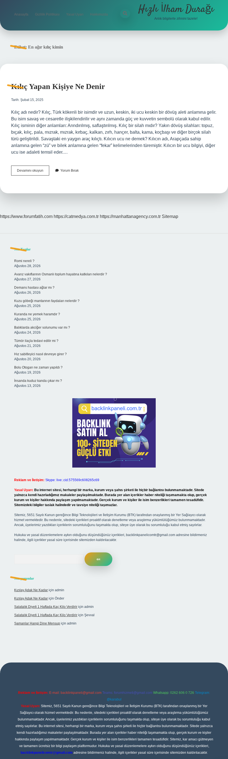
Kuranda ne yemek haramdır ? (37, 314)
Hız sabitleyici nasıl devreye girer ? (40, 354)
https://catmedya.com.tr (76, 216)
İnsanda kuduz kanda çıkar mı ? (38, 381)
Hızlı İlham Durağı (176, 9)
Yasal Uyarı (74, 14)
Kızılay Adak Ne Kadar (31, 590)
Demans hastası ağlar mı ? (34, 288)
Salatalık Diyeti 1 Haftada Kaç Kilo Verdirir (45, 607)
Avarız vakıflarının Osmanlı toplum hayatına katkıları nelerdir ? (60, 274)
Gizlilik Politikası (47, 14)
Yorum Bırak (69, 170)
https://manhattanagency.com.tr (130, 216)
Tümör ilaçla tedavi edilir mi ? (36, 341)
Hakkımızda (99, 14)
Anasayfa (21, 14)
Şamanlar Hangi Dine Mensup (37, 623)
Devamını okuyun (33, 172)
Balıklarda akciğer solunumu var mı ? (42, 327)
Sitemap (170, 216)
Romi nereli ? (24, 261)
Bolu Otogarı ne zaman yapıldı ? (38, 367)
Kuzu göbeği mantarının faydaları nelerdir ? (47, 301)
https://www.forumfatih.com (26, 216)
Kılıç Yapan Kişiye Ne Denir (58, 86)
